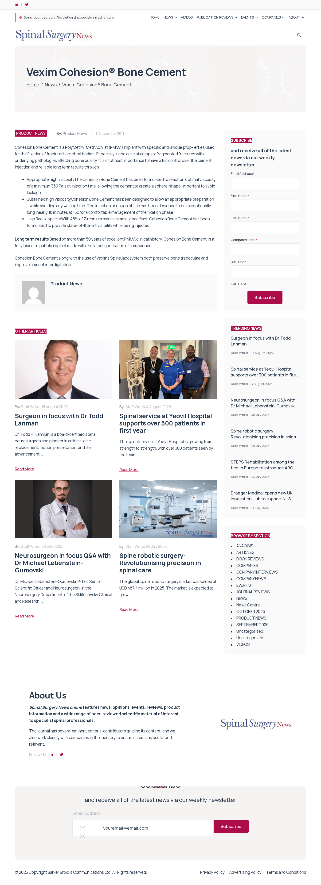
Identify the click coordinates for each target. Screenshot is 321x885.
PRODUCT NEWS (31, 133)
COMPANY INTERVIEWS (257, 572)
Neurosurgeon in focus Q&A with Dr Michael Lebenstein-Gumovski (263, 403)
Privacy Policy (212, 872)
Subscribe (264, 297)
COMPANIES (271, 17)
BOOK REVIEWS (250, 559)
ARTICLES (245, 552)
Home (33, 84)
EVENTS (247, 17)
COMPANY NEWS (251, 578)
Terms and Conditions (286, 872)
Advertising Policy (245, 872)
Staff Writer (239, 353)
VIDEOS (187, 17)
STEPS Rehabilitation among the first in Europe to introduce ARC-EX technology (263, 467)
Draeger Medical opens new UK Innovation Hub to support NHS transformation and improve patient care (262, 501)
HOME (154, 17)
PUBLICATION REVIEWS (215, 17)
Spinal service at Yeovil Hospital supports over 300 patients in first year (264, 374)
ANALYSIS (244, 545)
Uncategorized (249, 637)
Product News (75, 133)
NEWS (168, 17)
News (51, 84)
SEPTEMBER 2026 (252, 624)
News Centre (248, 605)
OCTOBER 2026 (250, 611)
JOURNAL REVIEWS (253, 591)
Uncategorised (249, 631)
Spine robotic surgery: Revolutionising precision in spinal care (69, 17)
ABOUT (295, 17)
